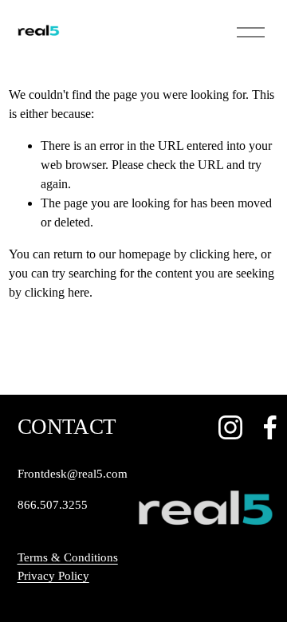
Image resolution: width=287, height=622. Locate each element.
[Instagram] (230, 427)
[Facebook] (270, 427)
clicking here (222, 254)
